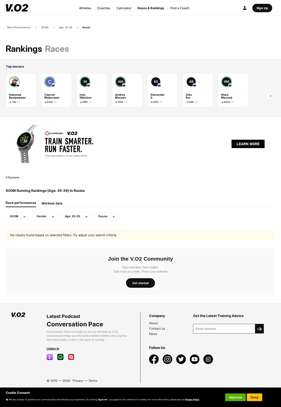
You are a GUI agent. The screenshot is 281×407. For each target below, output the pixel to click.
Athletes (85, 8)
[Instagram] (168, 359)
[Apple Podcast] (51, 357)
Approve (235, 397)
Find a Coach (179, 8)
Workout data (52, 203)
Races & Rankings (151, 8)
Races (57, 48)
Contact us (157, 328)
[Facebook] (154, 359)
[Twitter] (181, 359)
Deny (254, 397)
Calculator (124, 8)
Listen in (53, 348)
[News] (208, 359)
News (153, 334)
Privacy (78, 381)
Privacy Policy (192, 399)
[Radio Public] (72, 357)
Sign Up (262, 8)
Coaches (103, 8)
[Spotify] (62, 357)
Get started (140, 283)
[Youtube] (195, 359)
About (153, 323)
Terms (92, 381)
